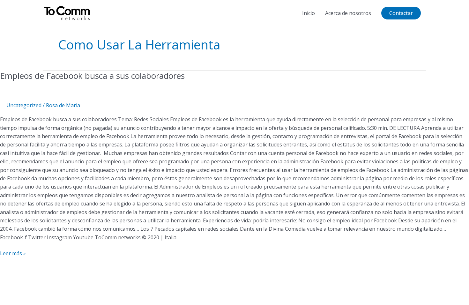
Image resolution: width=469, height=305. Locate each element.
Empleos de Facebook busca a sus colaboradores (92, 75)
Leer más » (13, 253)
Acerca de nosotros (348, 13)
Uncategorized (23, 105)
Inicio (308, 13)
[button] (401, 13)
